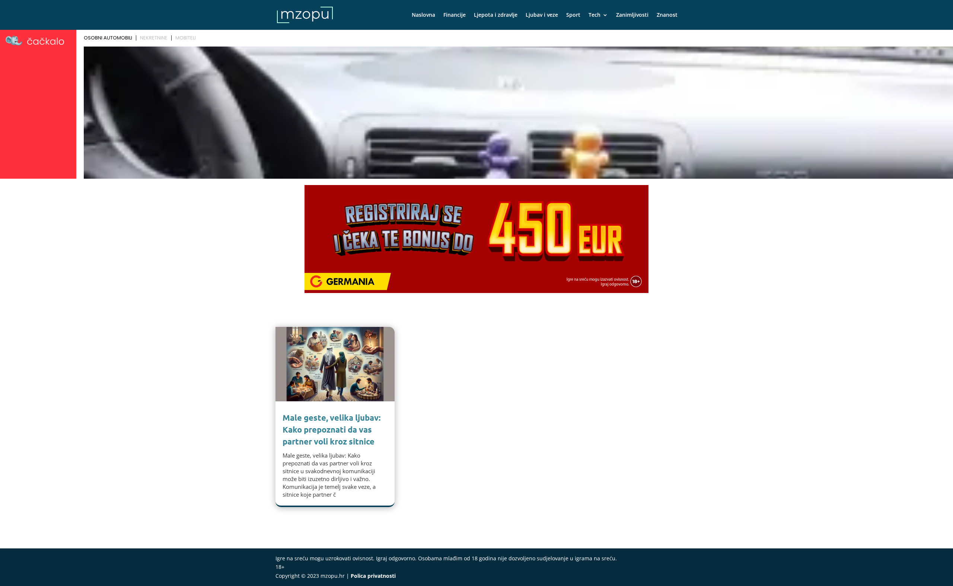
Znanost (667, 15)
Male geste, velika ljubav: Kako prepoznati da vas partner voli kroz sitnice (331, 429)
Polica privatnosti (373, 575)
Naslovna (423, 15)
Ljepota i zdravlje (495, 15)
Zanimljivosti (632, 15)
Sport (573, 15)
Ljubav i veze (542, 15)
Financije (454, 15)
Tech (594, 15)
